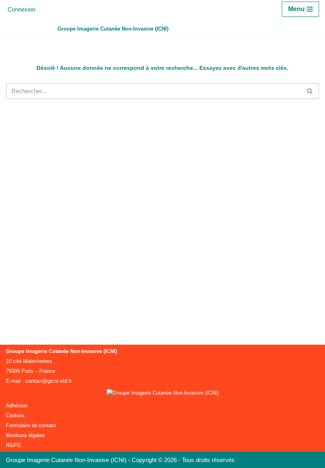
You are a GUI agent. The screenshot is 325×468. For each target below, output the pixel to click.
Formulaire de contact (31, 425)
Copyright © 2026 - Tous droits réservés (183, 459)
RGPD (13, 445)
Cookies (15, 415)
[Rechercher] (310, 91)
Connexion (21, 9)
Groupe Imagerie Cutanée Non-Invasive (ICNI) (67, 459)
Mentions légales (25, 435)
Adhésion (16, 406)
